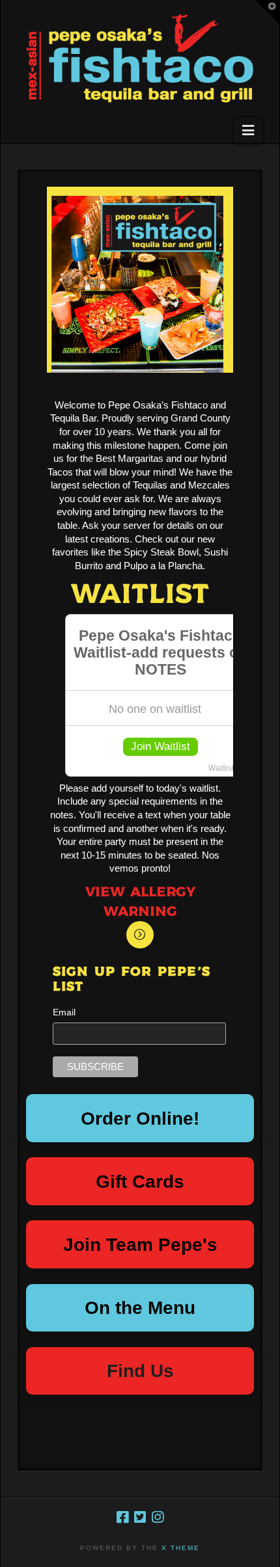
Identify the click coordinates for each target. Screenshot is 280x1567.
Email (64, 1012)
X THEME (180, 1547)
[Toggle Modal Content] (140, 934)
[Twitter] (140, 1517)
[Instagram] (157, 1517)
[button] (248, 130)
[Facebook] (122, 1517)
